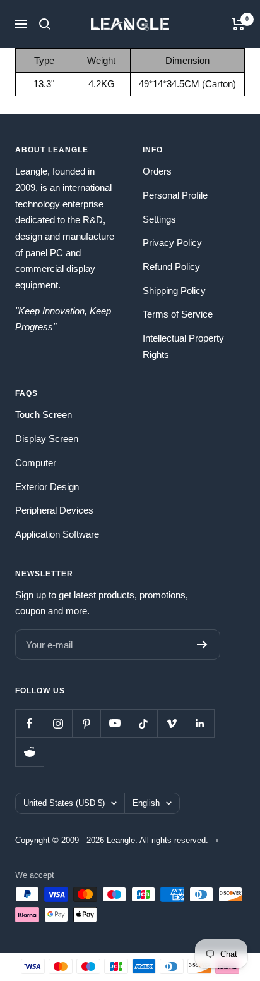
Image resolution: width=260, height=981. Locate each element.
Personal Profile (175, 195)
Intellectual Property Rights (183, 346)
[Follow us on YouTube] (114, 723)
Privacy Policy (172, 242)
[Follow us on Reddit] (29, 751)
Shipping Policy (174, 290)
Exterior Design (47, 486)
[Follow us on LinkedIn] (200, 723)
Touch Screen (43, 414)
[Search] (44, 24)
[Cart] (238, 24)
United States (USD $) (64, 803)
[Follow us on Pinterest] (86, 723)
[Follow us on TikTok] (143, 723)
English (146, 803)
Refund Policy (171, 266)
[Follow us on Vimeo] (171, 723)
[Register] (202, 644)
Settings (159, 219)
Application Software (57, 534)
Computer (35, 462)
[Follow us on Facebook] (29, 723)
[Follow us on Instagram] (58, 723)
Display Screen (46, 438)
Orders (157, 171)
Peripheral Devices (54, 510)
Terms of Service (178, 314)
